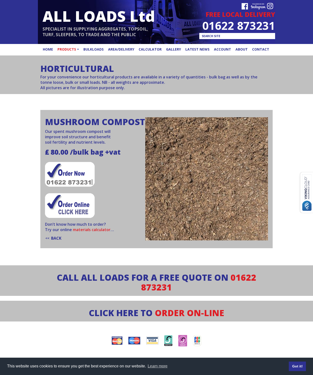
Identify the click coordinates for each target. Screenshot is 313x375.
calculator (150, 49)
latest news (197, 49)
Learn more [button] (158, 366)
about (241, 49)
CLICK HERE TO (156, 313)
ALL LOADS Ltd (99, 16)
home (48, 49)
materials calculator (92, 229)
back (56, 238)
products (66, 49)
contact (260, 49)
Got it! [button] (297, 366)
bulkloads (93, 49)
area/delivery (121, 49)
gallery (173, 49)
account (222, 49)
